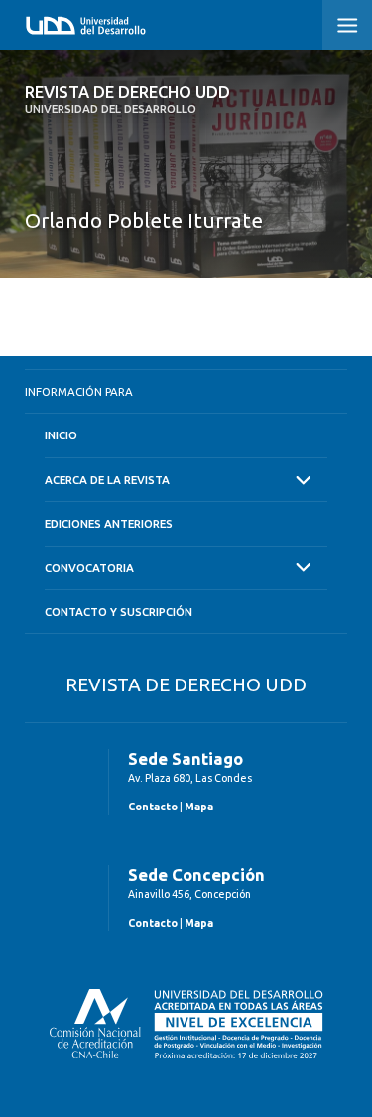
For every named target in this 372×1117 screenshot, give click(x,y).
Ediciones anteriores (109, 523)
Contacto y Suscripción (118, 611)
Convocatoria (89, 567)
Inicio (61, 435)
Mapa (199, 806)
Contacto (153, 806)
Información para (79, 391)
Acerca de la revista (107, 479)
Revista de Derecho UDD (127, 99)
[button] (347, 25)
